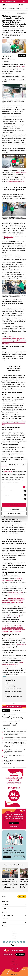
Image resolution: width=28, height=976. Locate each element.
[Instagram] (13, 942)
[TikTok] (4, 942)
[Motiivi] (4, 5)
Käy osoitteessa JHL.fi (19, 856)
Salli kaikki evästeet (14, 505)
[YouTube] (7, 942)
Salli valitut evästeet (14, 509)
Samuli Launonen (9, 55)
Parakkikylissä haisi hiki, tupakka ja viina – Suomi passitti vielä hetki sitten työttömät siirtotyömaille (15, 762)
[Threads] (15, 942)
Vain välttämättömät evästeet (14, 513)
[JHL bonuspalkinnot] (14, 706)
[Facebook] (10, 942)
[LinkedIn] (24, 942)
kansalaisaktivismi (8, 236)
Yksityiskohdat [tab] (12, 464)
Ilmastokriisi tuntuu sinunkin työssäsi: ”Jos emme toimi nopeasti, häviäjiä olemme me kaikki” (14, 422)
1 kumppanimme (8, 471)
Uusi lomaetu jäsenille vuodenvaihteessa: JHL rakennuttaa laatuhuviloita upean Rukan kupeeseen (14, 751)
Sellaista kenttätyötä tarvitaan (15, 592)
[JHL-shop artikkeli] (14, 788)
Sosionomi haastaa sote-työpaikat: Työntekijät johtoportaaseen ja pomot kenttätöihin (15, 738)
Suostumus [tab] (4, 464)
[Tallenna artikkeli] (17, 879)
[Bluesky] (18, 942)
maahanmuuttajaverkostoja (13, 616)
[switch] (25, 491)
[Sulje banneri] (26, 461)
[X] (21, 942)
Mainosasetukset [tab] (21, 464)
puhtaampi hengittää (21, 172)
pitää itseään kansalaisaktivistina (16, 181)
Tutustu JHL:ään (14, 826)
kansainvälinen (21, 66)
